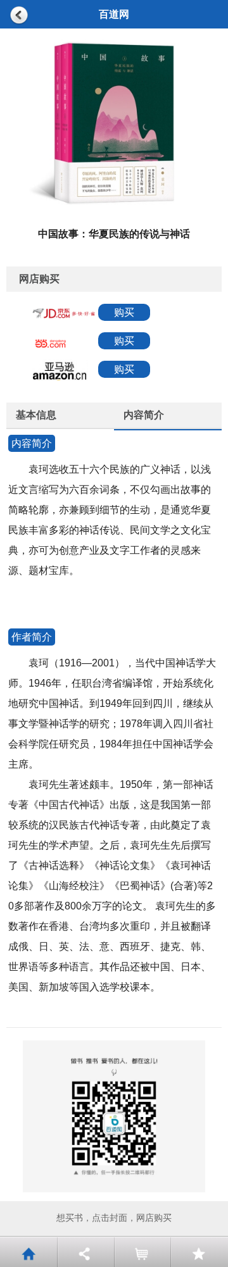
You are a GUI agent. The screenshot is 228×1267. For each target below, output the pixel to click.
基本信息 (36, 414)
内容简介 (144, 414)
